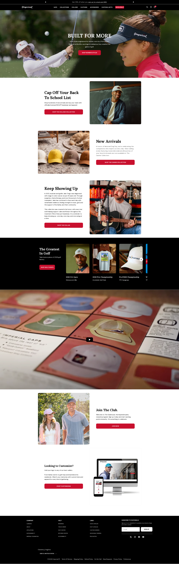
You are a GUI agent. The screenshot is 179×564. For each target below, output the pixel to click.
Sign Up (146, 529)
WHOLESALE (120, 7)
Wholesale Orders (95, 533)
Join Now (115, 426)
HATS (55, 7)
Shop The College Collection (63, 112)
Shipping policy (78, 559)
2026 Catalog (94, 523)
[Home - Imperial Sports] (27, 7)
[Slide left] (70, 259)
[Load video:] (89, 339)
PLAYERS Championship (129, 277)
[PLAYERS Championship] (131, 258)
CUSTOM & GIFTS (107, 7)
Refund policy (89, 559)
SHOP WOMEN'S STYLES (89, 53)
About (28, 527)
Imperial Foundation (33, 536)
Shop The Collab (63, 225)
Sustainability (31, 533)
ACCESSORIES (94, 7)
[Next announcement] (133, 2)
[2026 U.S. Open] (78, 258)
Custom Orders (94, 530)
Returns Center (63, 533)
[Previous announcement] (46, 2)
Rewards (61, 523)
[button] (147, 7)
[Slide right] (141, 259)
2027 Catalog (94, 527)
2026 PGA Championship (102, 277)
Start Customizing (64, 486)
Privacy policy (118, 559)
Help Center (61, 530)
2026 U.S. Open (72, 277)
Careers (29, 523)
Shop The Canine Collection (115, 162)
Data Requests (107, 559)
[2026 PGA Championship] (104, 258)
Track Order (62, 527)
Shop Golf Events (47, 267)
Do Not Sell (98, 559)
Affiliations (30, 530)
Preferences (127, 559)
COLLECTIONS (64, 7)
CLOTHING (84, 7)
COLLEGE (75, 7)
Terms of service (67, 559)
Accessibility (62, 536)
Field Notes (93, 536)
